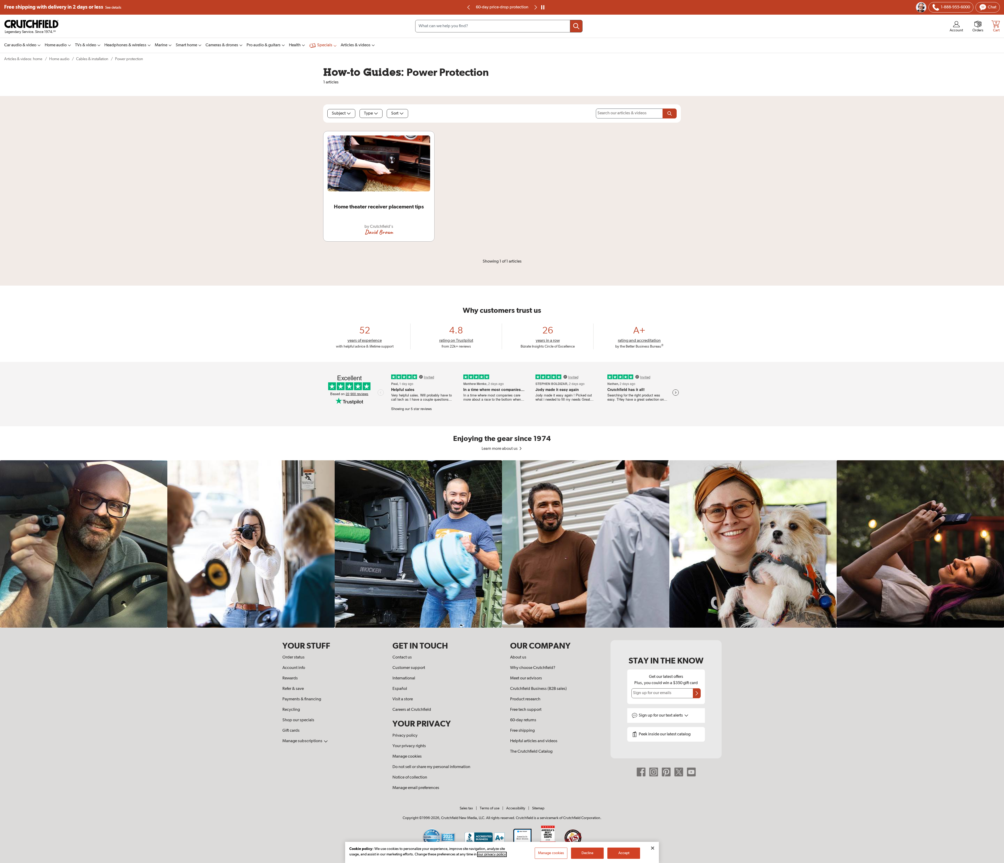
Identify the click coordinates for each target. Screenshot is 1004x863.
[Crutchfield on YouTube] (691, 772)
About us (518, 657)
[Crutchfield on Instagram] (653, 772)
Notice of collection (409, 777)
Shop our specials (298, 720)
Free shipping (62, 7)
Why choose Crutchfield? (532, 668)
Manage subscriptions (302, 741)
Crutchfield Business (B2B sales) (538, 689)
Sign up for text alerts (661, 715)
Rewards (290, 678)
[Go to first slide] (535, 7)
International (403, 678)
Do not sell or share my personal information (431, 767)
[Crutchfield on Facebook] (641, 772)
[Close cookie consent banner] (653, 848)
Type (368, 113)
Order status (293, 657)
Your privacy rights (409, 746)
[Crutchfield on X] (679, 772)
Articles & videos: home (23, 59)
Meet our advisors (526, 678)
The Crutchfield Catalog (531, 752)
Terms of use (489, 808)
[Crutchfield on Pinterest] (666, 772)
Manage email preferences (415, 788)
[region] (502, 544)
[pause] (543, 7)
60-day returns (502, 7)
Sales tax (466, 808)
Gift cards (291, 731)
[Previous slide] (469, 7)
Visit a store (402, 699)
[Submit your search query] (576, 26)
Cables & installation (92, 59)
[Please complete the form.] (670, 113)
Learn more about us (500, 449)
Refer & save (293, 689)
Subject (339, 113)
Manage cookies (407, 756)
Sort (394, 113)
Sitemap (538, 808)
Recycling (291, 710)
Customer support (408, 668)
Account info (293, 668)
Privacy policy (405, 736)
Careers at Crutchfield (411, 710)
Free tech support (525, 710)
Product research (525, 699)
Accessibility (515, 808)
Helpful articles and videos (533, 741)
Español (399, 689)
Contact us (402, 657)
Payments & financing (301, 699)
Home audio (59, 59)
